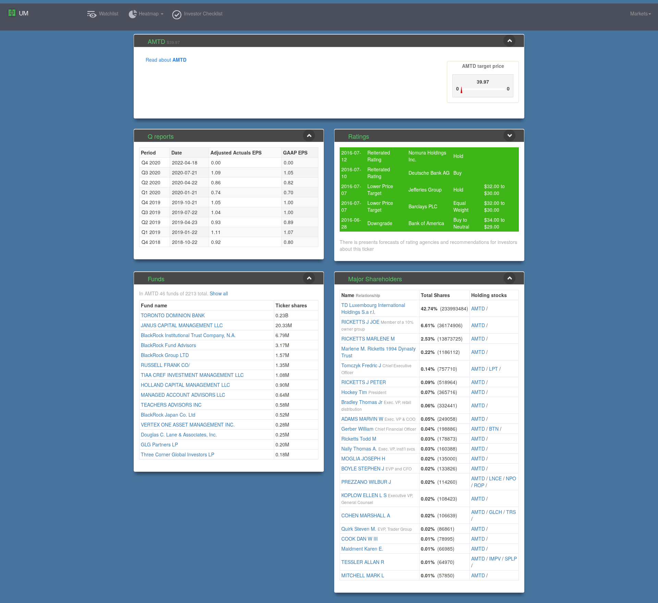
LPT (493, 368)
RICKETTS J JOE (360, 321)
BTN (494, 428)
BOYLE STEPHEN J (362, 468)
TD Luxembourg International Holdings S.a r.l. (373, 308)
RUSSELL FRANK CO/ (165, 364)
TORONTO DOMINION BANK (173, 315)
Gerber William (357, 428)
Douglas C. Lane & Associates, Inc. (179, 434)
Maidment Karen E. (362, 548)
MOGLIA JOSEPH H (363, 458)
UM (23, 13)
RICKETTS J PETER (363, 382)
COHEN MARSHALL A (365, 515)
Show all (219, 293)
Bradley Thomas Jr (361, 401)
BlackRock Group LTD (165, 355)
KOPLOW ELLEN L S (364, 495)
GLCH (495, 511)
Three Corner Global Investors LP (177, 454)
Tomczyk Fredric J (361, 365)
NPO (511, 478)
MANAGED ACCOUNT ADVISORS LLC (183, 394)
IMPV (495, 558)
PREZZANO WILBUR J (366, 481)
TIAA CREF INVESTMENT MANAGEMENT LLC (192, 374)
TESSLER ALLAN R (362, 561)
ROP (479, 485)
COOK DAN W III (359, 538)
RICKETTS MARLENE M (368, 338)
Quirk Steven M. (358, 528)
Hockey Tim (354, 392)
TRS (511, 511)
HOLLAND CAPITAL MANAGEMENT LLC (185, 384)
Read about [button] (166, 59)
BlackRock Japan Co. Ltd (168, 414)
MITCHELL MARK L (362, 575)
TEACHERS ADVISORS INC (171, 404)
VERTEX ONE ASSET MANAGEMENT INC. (188, 424)
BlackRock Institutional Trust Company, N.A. (188, 335)
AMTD (478, 308)
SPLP (511, 558)
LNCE (495, 478)
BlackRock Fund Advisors (168, 345)
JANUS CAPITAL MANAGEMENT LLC (182, 325)
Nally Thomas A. (359, 448)
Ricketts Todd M (358, 438)
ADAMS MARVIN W (362, 418)
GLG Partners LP (159, 444)
